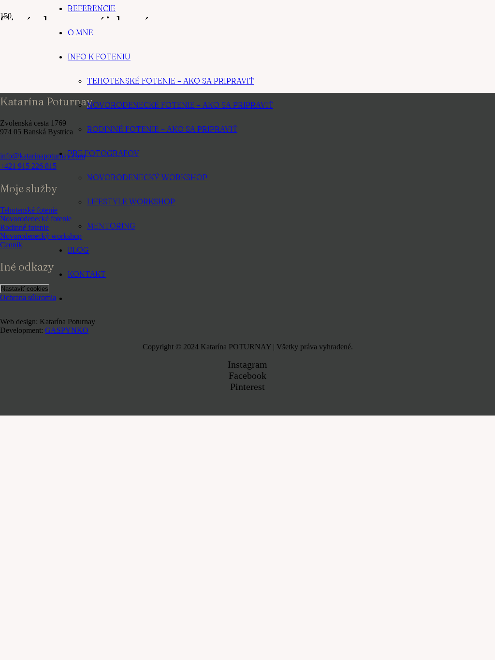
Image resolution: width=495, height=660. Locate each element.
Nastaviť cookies (24, 288)
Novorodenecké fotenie (36, 219)
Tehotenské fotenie (29, 210)
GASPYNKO (66, 330)
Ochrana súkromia (28, 297)
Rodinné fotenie (24, 227)
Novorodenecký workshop (41, 236)
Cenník (11, 245)
